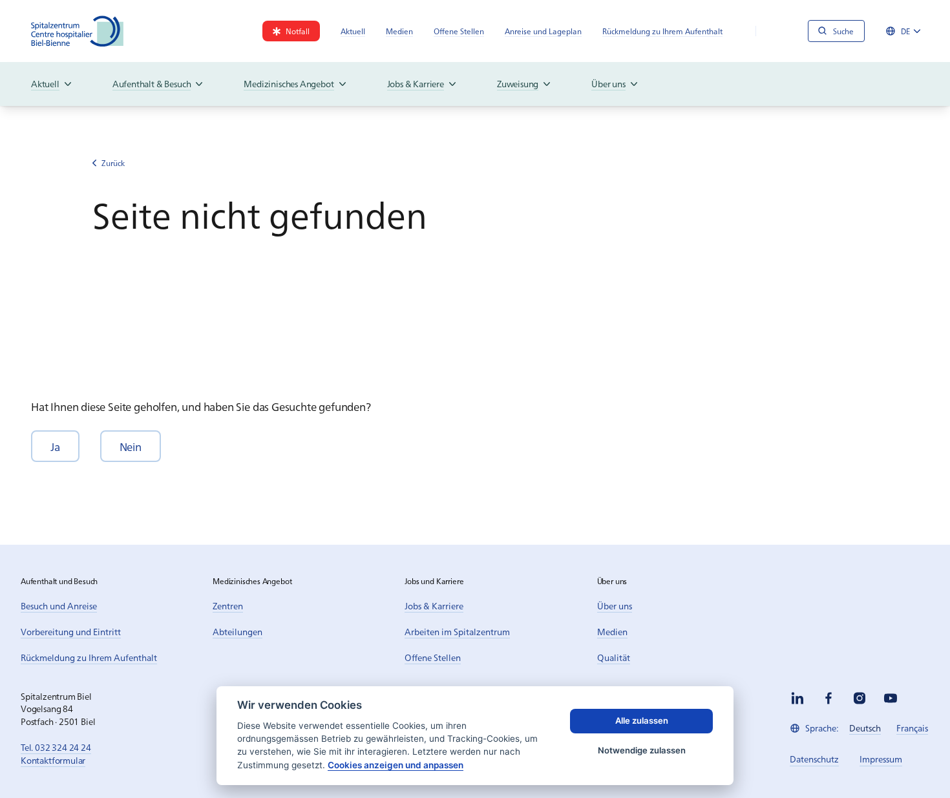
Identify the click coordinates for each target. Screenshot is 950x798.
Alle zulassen (641, 720)
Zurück (113, 163)
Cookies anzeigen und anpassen (395, 765)
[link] (291, 31)
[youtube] (890, 698)
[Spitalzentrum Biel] (77, 31)
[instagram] (859, 698)
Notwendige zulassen (642, 750)
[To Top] (913, 761)
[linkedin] (797, 698)
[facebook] (828, 698)
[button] (55, 446)
